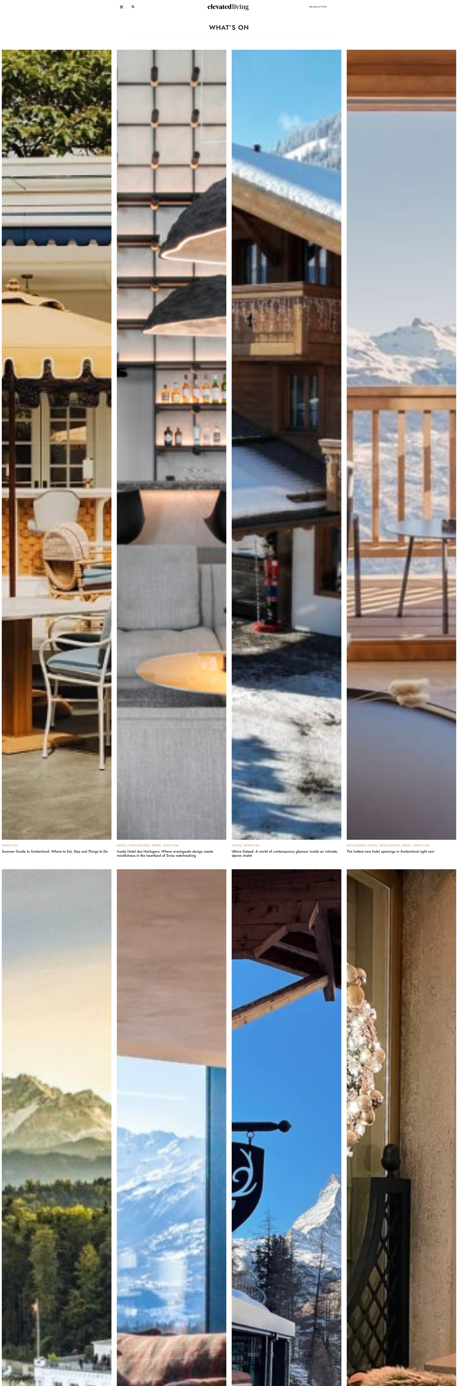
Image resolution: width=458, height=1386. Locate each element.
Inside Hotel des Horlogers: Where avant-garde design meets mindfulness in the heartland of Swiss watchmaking (165, 853)
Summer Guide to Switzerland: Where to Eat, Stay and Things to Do (55, 851)
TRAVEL (156, 845)
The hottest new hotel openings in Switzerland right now (390, 851)
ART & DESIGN (356, 845)
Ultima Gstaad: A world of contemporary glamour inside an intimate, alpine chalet (285, 853)
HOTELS (122, 845)
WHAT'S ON (10, 845)
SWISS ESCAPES (139, 845)
